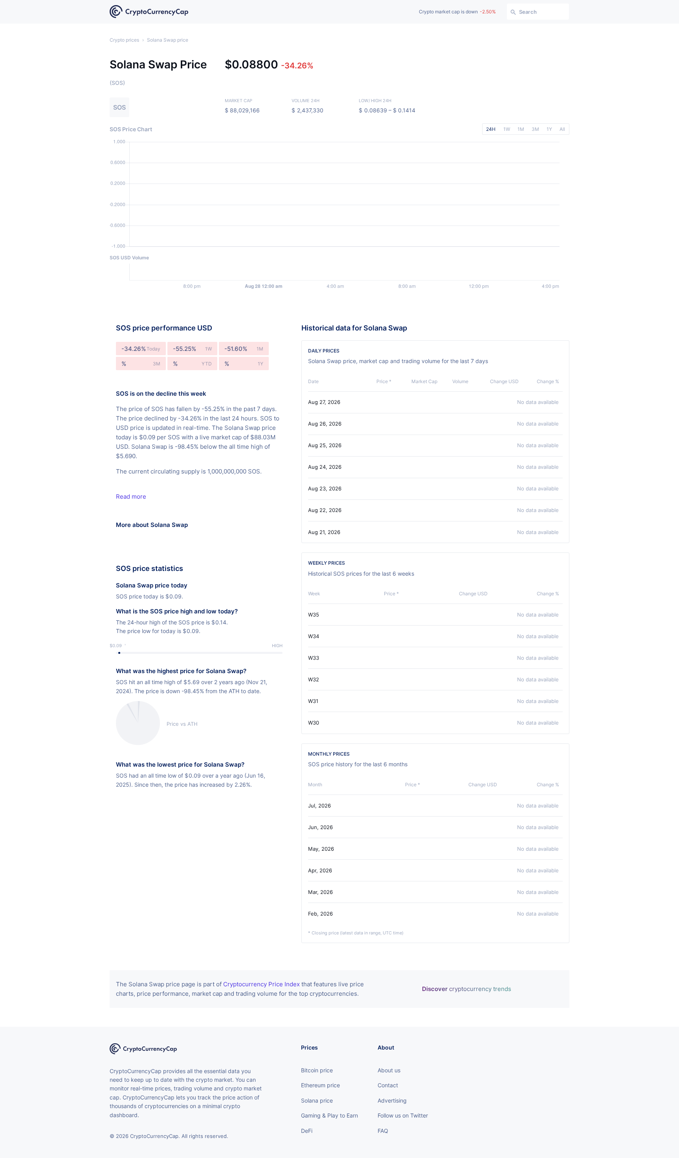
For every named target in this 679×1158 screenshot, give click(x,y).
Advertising (392, 1100)
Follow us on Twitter (403, 1115)
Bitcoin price (317, 1070)
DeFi (306, 1130)
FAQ (383, 1130)
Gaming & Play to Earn (329, 1115)
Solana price (317, 1100)
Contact (388, 1085)
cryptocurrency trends (466, 989)
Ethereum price (320, 1085)
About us (389, 1070)
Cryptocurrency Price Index (261, 984)
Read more (131, 496)
